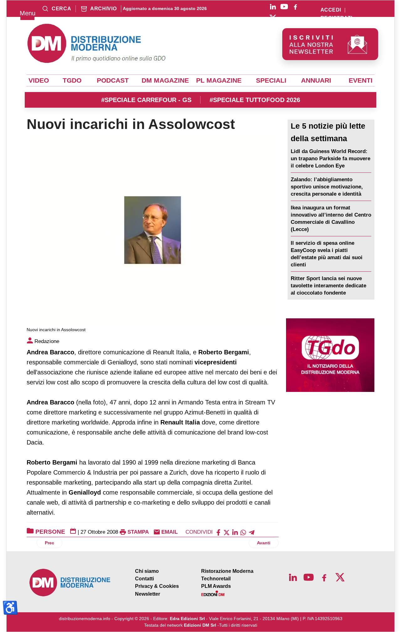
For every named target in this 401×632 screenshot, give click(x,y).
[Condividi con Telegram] (251, 532)
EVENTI (360, 80)
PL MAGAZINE (219, 80)
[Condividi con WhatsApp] (243, 532)
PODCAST (113, 80)
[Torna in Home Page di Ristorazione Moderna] (70, 583)
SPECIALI (271, 80)
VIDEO (39, 80)
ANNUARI (316, 80)
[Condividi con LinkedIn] (235, 532)
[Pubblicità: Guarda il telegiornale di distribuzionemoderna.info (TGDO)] (330, 355)
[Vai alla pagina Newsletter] (330, 44)
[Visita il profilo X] (273, 18)
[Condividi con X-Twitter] (226, 532)
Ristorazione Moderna (227, 571)
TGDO (72, 80)
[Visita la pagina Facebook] (295, 6)
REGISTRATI (336, 18)
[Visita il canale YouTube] (284, 6)
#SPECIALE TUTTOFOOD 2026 (255, 100)
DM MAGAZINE (165, 80)
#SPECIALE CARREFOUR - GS (146, 100)
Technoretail (216, 578)
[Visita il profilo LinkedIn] (273, 6)
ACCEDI (330, 10)
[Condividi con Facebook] (218, 532)
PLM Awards (216, 586)
